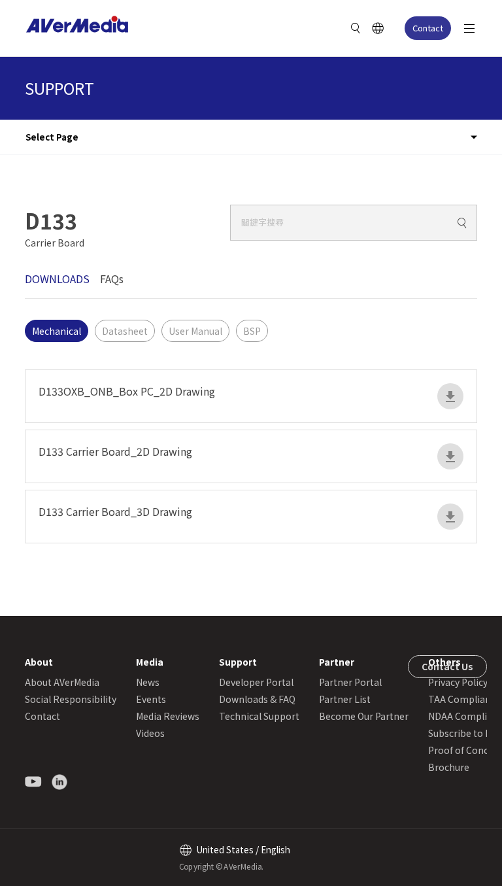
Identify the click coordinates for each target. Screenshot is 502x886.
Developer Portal (256, 682)
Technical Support (259, 716)
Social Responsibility (70, 699)
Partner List (345, 699)
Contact (427, 28)
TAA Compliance (464, 699)
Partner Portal (350, 682)
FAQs (112, 278)
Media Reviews (167, 716)
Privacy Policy (458, 682)
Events (151, 699)
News (147, 682)
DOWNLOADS (57, 278)
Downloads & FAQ (257, 699)
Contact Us (447, 666)
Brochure (448, 767)
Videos (150, 733)
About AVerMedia (62, 682)
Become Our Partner (364, 716)
